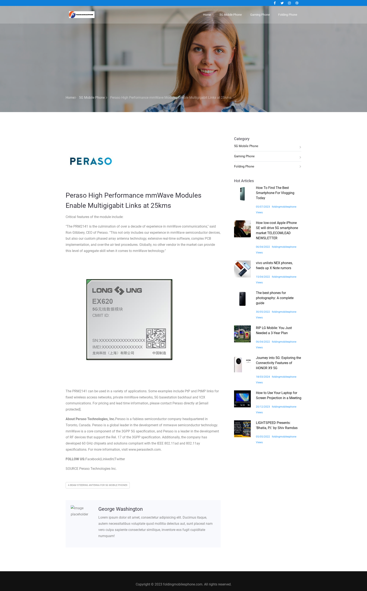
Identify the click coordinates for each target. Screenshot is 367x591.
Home (207, 14)
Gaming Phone (260, 14)
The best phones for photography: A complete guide (275, 298)
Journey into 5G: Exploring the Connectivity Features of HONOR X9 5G (278, 363)
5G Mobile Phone (230, 14)
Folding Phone (287, 14)
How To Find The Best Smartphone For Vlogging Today (275, 193)
